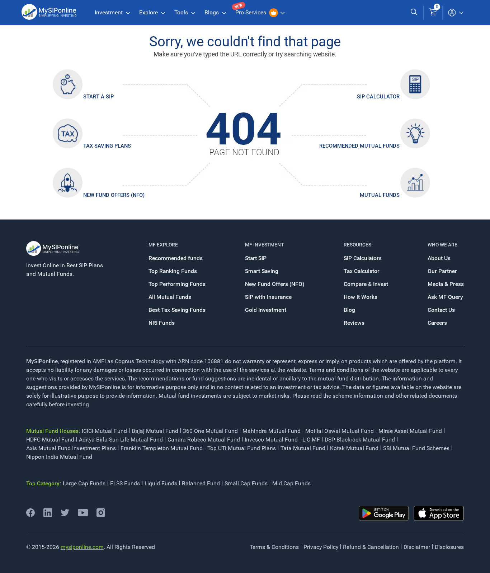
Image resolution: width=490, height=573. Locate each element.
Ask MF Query (445, 297)
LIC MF (311, 439)
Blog (349, 309)
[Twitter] (65, 515)
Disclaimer (417, 547)
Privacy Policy (320, 547)
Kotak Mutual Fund (354, 448)
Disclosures (449, 547)
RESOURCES (357, 245)
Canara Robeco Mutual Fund (204, 439)
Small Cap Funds (246, 483)
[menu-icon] (455, 12)
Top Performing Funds (177, 284)
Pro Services (251, 12)
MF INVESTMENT (264, 245)
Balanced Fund (201, 483)
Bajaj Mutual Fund (155, 431)
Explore (149, 12)
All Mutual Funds (170, 297)
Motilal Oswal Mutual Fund (339, 431)
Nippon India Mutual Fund (59, 456)
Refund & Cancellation (371, 547)
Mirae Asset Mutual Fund (410, 431)
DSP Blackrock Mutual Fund (360, 439)
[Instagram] (100, 515)
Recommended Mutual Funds (359, 146)
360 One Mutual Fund (210, 431)
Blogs (212, 12)
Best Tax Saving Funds (177, 309)
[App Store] (439, 513)
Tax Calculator (362, 271)
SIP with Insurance (268, 297)
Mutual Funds (380, 195)
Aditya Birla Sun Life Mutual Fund (121, 439)
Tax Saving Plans (107, 146)
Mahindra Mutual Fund (271, 431)
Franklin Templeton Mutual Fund (162, 448)
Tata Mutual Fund (303, 448)
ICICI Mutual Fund (104, 431)
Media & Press (446, 284)
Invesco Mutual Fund (271, 439)
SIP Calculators (363, 258)
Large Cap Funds (84, 483)
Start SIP (256, 258)
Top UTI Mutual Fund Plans (241, 448)
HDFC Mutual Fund (50, 439)
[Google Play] (384, 513)
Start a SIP (98, 96)
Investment (109, 12)
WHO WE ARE (442, 245)
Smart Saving (261, 271)
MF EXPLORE (163, 245)
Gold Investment (265, 309)
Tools (181, 12)
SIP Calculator (378, 96)
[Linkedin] (47, 515)
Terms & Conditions (274, 547)
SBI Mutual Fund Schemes (416, 448)
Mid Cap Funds (291, 483)
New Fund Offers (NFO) (114, 195)
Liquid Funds (161, 483)
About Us (439, 258)
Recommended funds (176, 258)
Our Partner (442, 271)
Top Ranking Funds (173, 271)
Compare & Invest (366, 284)
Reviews (354, 322)
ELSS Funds (125, 483)
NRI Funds (162, 322)
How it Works (360, 297)
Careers (437, 322)
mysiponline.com (82, 547)
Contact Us (441, 309)
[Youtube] (83, 514)
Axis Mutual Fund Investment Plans (71, 448)
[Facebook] (30, 515)
